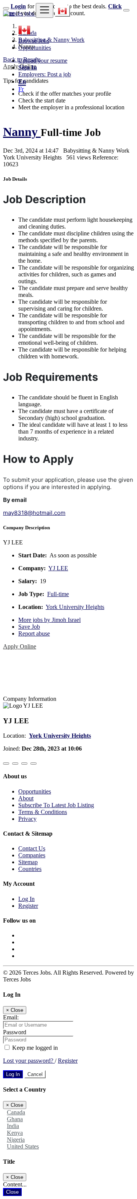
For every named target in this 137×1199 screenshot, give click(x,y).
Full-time (58, 594)
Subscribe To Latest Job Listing (56, 805)
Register (28, 905)
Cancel (35, 1074)
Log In (26, 899)
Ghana (15, 1119)
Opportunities (34, 47)
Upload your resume (42, 60)
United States (23, 1146)
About (25, 798)
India (13, 1126)
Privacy (27, 819)
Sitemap (28, 862)
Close (12, 1192)
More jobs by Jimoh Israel (49, 620)
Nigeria (16, 1139)
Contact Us (31, 848)
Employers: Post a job (44, 74)
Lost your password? (29, 1060)
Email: (11, 1017)
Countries (29, 869)
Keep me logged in (34, 1047)
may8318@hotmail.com (34, 512)
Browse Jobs (33, 41)
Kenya (15, 1133)
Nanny (22, 132)
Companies (31, 855)
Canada (16, 1112)
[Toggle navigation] (44, 10)
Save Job (29, 626)
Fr (21, 89)
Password (14, 1032)
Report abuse (34, 633)
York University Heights (75, 607)
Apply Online (19, 646)
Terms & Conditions (42, 812)
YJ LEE (58, 568)
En (22, 81)
